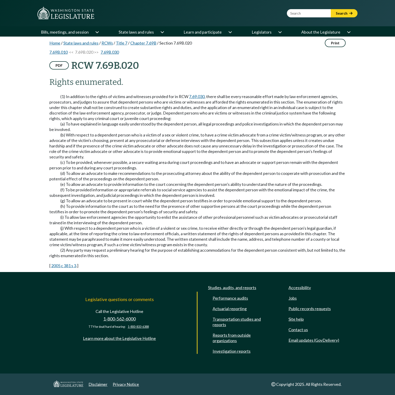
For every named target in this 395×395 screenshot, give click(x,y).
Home (54, 42)
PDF (59, 65)
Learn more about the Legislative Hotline (119, 338)
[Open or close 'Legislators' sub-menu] (279, 32)
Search (342, 13)
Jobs (292, 298)
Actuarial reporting (230, 308)
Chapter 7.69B (143, 42)
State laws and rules (136, 32)
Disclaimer (97, 384)
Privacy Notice (126, 384)
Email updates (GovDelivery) (313, 340)
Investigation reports (232, 351)
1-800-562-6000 (119, 318)
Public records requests (309, 308)
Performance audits (230, 298)
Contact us (298, 329)
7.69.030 (197, 96)
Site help (296, 319)
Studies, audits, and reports (232, 287)
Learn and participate (203, 32)
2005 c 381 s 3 (63, 265)
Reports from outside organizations (232, 338)
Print (335, 43)
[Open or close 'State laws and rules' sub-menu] (162, 32)
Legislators (262, 32)
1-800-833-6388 (138, 326)
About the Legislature (320, 32)
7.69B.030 (110, 52)
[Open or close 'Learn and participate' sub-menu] (230, 32)
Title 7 (121, 42)
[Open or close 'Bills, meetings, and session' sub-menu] (97, 32)
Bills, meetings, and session (65, 32)
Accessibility (299, 287)
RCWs (107, 42)
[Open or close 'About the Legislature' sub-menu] (348, 32)
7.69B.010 (58, 52)
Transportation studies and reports (237, 322)
